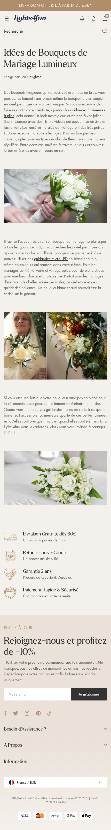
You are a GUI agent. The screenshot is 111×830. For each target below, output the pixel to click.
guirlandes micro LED (51, 258)
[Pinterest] (38, 713)
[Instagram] (27, 713)
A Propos (13, 745)
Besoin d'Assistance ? (25, 729)
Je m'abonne (89, 694)
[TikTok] (49, 713)
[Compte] (93, 18)
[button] (82, 18)
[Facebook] (5, 713)
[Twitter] (15, 713)
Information (15, 761)
